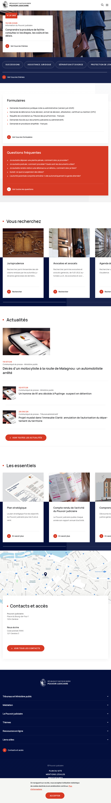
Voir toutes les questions (22, 189)
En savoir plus (18, 536)
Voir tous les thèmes (19, 46)
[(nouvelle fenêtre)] (55, 577)
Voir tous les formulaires (22, 137)
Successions (13, 64)
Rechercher (17, 291)
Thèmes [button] (7, 722)
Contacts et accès (15, 750)
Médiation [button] (8, 705)
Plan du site (55, 771)
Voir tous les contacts (27, 648)
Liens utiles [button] (8, 739)
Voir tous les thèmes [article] (16, 77)
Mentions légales (55, 774)
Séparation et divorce (71, 64)
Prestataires (55, 778)
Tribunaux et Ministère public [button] (17, 696)
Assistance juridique (39, 64)
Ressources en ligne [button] (13, 731)
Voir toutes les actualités (27, 437)
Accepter (55, 795)
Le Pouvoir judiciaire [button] (13, 713)
